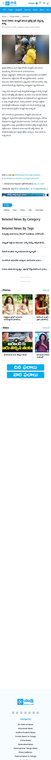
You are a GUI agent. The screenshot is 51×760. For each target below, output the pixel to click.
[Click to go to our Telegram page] (33, 712)
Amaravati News (25, 728)
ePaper (32, 3)
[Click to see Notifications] (47, 3)
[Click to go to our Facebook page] (13, 712)
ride (30, 210)
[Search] (37, 3)
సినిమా (35, 10)
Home (4, 17)
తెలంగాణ (27, 10)
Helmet (6, 210)
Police (22, 210)
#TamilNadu (7, 178)
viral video (39, 210)
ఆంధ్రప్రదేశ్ (18, 10)
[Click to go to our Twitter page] (21, 712)
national (26, 17)
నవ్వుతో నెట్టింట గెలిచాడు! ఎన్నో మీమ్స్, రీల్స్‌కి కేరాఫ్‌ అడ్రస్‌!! (25, 243)
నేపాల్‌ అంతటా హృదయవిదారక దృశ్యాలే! (23, 252)
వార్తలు (10, 10)
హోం (4, 10)
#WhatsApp (19, 175)
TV (44, 3)
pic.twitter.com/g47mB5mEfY (26, 178)
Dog (14, 210)
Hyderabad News (25, 744)
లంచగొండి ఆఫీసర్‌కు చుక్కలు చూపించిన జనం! (25, 260)
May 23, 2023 (38, 184)
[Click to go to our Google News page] (37, 712)
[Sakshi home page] (25, 702)
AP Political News (25, 724)
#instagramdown (32, 175)
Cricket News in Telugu (25, 736)
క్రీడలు (42, 10)
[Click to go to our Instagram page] (25, 712)
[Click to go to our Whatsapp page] (17, 712)
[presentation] (5, 304)
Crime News (25, 740)
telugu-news (14, 17)
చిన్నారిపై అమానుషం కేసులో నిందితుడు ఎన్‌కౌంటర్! (25, 234)
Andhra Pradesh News (25, 732)
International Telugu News (26, 748)
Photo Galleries (25, 752)
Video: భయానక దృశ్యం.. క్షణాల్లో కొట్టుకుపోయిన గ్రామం (25, 269)
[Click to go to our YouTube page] (29, 712)
